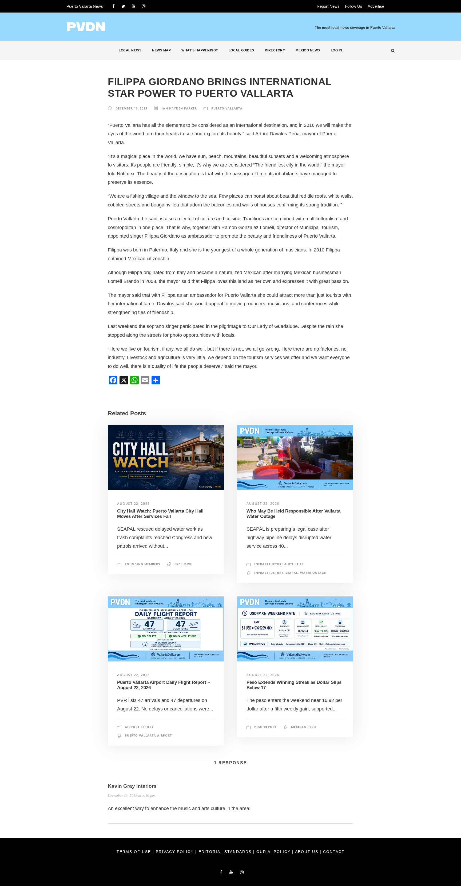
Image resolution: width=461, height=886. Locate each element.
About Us (307, 852)
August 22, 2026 (133, 503)
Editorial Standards (225, 852)
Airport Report (139, 727)
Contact (334, 852)
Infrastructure (268, 573)
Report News (328, 6)
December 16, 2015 (131, 108)
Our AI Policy (273, 852)
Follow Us (353, 6)
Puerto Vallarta (227, 108)
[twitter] (123, 6)
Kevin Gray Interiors (132, 786)
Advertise (376, 6)
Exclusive (183, 564)
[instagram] (143, 6)
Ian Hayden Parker (179, 108)
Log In (336, 50)
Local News (130, 50)
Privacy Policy (175, 852)
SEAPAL (291, 573)
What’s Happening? (199, 50)
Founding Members (142, 564)
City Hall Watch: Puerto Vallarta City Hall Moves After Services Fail (160, 514)
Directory (275, 50)
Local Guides (241, 50)
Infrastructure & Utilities (279, 564)
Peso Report (265, 727)
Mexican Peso (303, 727)
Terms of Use (135, 852)
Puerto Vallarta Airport (148, 735)
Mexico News (308, 50)
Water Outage (313, 573)
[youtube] (133, 6)
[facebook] (113, 6)
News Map (161, 50)
